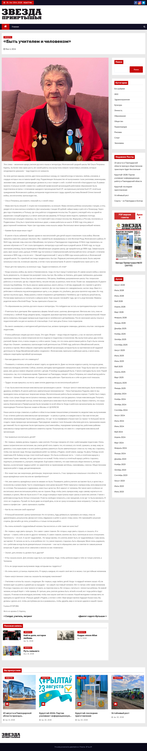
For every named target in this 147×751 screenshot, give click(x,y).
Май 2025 (118, 366)
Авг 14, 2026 (28, 641)
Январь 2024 (120, 453)
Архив (140, 216)
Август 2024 (119, 415)
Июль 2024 (119, 421)
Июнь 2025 (119, 361)
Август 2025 (119, 350)
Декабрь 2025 (120, 328)
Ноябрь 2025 (120, 334)
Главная (15, 27)
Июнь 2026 (119, 296)
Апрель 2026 (119, 306)
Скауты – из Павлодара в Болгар (128, 201)
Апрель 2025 (119, 372)
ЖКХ (116, 94)
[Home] (5, 27)
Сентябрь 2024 (121, 410)
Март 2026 (119, 312)
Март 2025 (119, 377)
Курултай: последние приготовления (86, 714)
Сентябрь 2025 (120, 344)
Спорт (117, 137)
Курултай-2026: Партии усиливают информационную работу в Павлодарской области (128, 178)
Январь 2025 (120, 388)
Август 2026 (119, 285)
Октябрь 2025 (120, 339)
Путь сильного (31, 651)
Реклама (118, 132)
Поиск (119, 62)
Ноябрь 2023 (120, 464)
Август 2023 (119, 480)
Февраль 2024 (120, 448)
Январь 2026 (120, 323)
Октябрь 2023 (120, 470)
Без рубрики (119, 88)
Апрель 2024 (120, 437)
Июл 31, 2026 (29, 654)
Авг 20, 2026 (46, 720)
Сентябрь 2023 (120, 475)
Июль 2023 (119, 486)
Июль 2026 (119, 290)
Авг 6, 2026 (82, 638)
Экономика (119, 143)
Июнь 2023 (119, 491)
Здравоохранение (122, 99)
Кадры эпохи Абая (87, 635)
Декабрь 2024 (120, 393)
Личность (8, 37)
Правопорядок (120, 127)
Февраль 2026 (120, 317)
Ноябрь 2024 (120, 399)
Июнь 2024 (119, 426)
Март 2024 (119, 442)
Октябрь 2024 (120, 404)
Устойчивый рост (121, 195)
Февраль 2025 (120, 383)
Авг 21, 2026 (10, 720)
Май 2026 (118, 301)
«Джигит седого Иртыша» (91, 616)
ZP (91, 747)
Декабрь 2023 (120, 459)
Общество (118, 121)
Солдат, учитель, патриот (18, 616)
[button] (144, 26)
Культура (118, 105)
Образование (120, 116)
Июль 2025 (119, 355)
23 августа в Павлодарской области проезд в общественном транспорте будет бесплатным (128, 166)
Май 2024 (118, 432)
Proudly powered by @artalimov (67, 747)
